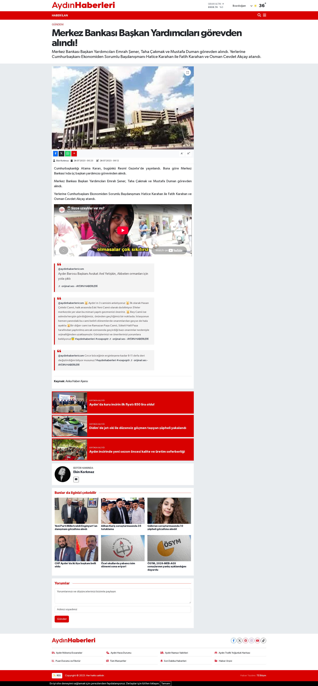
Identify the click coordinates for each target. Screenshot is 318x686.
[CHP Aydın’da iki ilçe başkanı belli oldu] (76, 548)
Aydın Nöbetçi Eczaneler (69, 653)
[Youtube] (257, 640)
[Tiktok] (263, 640)
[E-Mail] (76, 479)
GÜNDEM (58, 24)
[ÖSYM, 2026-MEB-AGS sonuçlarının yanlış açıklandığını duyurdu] (169, 548)
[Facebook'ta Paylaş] (55, 153)
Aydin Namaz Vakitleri (176, 653)
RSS (58, 675)
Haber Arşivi (225, 661)
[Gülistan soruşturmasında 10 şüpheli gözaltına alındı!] (169, 510)
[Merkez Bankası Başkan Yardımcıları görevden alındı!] (123, 107)
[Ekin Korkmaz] (63, 474)
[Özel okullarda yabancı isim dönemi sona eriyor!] (123, 548)
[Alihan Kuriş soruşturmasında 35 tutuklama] (123, 510)
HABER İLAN (60, 15)
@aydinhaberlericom (71, 269)
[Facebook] (233, 640)
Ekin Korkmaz (62, 161)
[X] (239, 640)
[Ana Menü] (264, 15)
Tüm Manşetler (118, 661)
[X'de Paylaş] (61, 153)
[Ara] (260, 15)
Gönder (62, 619)
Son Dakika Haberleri (175, 661)
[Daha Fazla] (74, 153)
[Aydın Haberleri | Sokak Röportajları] (83, 5)
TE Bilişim (261, 675)
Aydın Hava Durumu (121, 653)
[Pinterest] (245, 640)
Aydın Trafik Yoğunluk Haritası (234, 653)
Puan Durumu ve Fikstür (68, 661)
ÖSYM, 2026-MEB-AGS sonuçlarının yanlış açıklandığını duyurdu (166, 566)
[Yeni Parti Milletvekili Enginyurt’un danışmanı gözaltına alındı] (76, 510)
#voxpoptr (102, 339)
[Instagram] (251, 640)
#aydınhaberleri (85, 339)
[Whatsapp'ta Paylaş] (68, 153)
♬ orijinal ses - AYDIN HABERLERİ (78, 286)
